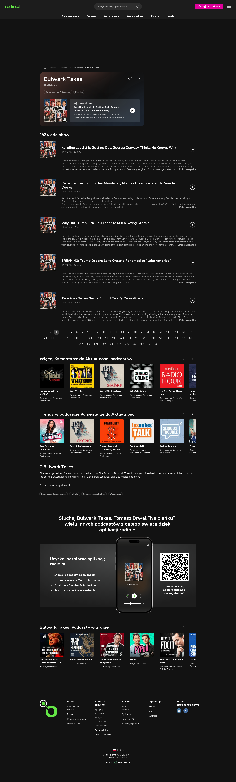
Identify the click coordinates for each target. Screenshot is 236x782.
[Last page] (155, 344)
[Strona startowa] (45, 67)
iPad (151, 711)
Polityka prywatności (100, 719)
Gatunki (155, 16)
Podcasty (91, 16)
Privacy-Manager (102, 735)
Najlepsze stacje (70, 16)
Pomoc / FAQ (128, 719)
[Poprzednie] (183, 357)
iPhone (152, 706)
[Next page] (149, 344)
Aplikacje (126, 714)
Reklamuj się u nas (76, 719)
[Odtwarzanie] (132, 110)
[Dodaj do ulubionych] (129, 78)
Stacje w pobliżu (135, 16)
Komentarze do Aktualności (58, 92)
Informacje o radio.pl (73, 708)
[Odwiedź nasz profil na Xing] (185, 710)
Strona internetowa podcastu (54, 485)
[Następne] (192, 357)
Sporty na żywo (111, 16)
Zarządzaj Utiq (101, 730)
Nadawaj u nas (74, 724)
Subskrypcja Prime (131, 724)
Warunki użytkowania (100, 711)
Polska (120, 750)
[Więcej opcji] (138, 78)
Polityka (79, 92)
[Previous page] (50, 332)
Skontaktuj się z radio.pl (129, 708)
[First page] (44, 332)
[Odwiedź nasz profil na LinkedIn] (179, 710)
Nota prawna (100, 726)
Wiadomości (115, 494)
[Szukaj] (138, 6)
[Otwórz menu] (229, 6)
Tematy (170, 16)
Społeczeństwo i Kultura (94, 494)
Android (153, 716)
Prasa (70, 714)
